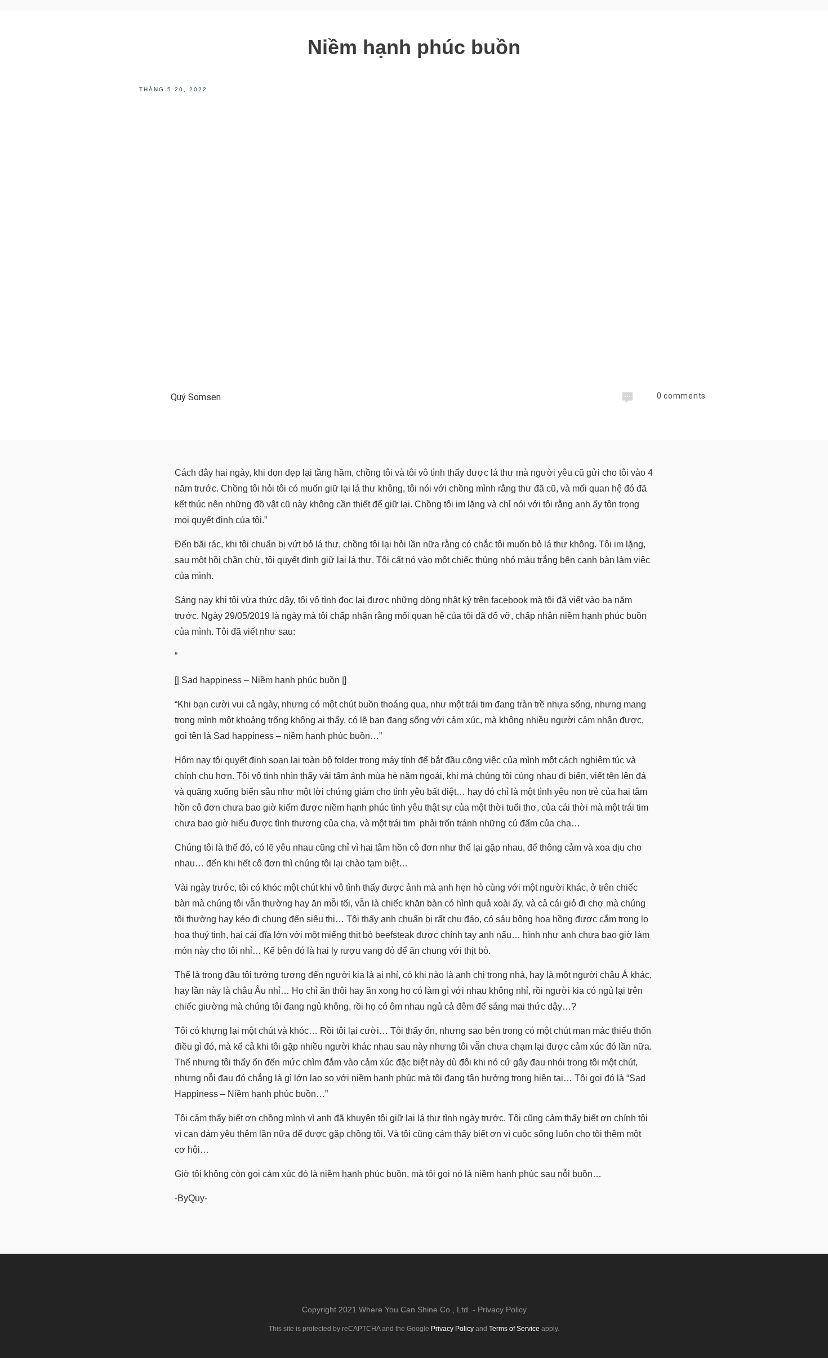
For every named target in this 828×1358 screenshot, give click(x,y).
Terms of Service (514, 1329)
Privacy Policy (502, 1309)
